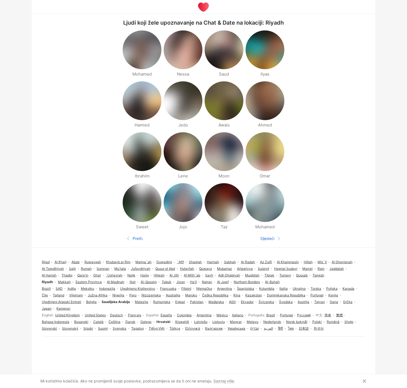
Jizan (180, 282)
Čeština (114, 322)
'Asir (132, 282)
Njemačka (204, 288)
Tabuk (166, 282)
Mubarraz (224, 269)
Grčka (347, 302)
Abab (75, 262)
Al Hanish (49, 275)
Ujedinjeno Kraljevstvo (137, 288)
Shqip (348, 322)
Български (214, 328)
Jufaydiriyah (140, 269)
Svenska (119, 328)
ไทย (291, 328)
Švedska (286, 302)
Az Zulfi (266, 262)
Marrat (307, 269)
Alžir (232, 302)
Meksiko (87, 288)
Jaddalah (336, 269)
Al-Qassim (149, 282)
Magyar (236, 322)
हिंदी (280, 328)
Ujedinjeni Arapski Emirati (61, 302)
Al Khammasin (288, 262)
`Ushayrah (114, 275)
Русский (304, 315)
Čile (45, 295)
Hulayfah (187, 269)
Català (98, 322)
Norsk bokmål (296, 322)
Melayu (252, 322)
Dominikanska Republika (286, 295)
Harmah (213, 262)
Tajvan (319, 302)
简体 (327, 315)
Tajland (58, 295)
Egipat (180, 302)
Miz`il (322, 262)
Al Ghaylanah (342, 262)
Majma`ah (143, 262)
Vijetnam (76, 295)
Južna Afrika (97, 295)
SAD (59, 288)
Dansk (130, 322)
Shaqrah (195, 262)
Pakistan (197, 302)
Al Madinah (115, 282)
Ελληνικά (192, 328)
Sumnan (103, 269)
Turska (316, 288)
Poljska (332, 288)
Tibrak (269, 275)
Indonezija (107, 288)
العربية (268, 328)
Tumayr (285, 275)
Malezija (141, 302)
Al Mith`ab (192, 275)
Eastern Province (89, 282)
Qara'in (82, 275)
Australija (173, 295)
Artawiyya (245, 269)
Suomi (103, 328)
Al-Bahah (272, 282)
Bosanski (81, 322)
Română (333, 322)
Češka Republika (215, 295)
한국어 (319, 328)
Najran (207, 282)
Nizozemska (151, 295)
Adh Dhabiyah (229, 275)
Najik (131, 275)
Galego (145, 322)
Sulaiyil (263, 269)
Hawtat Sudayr (285, 269)
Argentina (204, 315)
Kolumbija (266, 288)
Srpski (88, 328)
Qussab (302, 275)
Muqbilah (252, 275)
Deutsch (116, 315)
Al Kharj (60, 262)
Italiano (237, 315)
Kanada (348, 288)
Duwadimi (164, 262)
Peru (132, 295)
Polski (317, 322)
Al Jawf (223, 282)
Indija (72, 288)
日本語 (304, 328)
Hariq (144, 275)
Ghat (97, 275)
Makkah (64, 282)
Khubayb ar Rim (118, 262)
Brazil (46, 288)
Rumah (86, 269)
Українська (236, 328)
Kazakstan (253, 295)
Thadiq (66, 275)
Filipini (186, 288)
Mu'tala (120, 269)
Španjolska (245, 288)
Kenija (333, 295)
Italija (283, 288)
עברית (254, 328)
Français (134, 315)
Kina (236, 295)
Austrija (303, 302)
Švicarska (266, 302)
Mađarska (216, 302)
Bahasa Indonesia (55, 322)
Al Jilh (174, 275)
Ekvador (247, 302)
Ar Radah (248, 262)
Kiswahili (182, 322)
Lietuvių (218, 322)
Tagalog (137, 328)
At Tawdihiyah (53, 269)
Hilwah (159, 275)
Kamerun (63, 308)
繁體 (339, 315)
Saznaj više (223, 381)
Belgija (91, 302)
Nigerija (118, 295)
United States (95, 315)
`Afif (180, 262)
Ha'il (193, 282)
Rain (321, 269)
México (222, 315)
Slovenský (70, 328)
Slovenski (49, 328)
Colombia (184, 315)
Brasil (270, 315)
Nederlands (272, 322)
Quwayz (205, 269)
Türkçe (174, 328)
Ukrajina (299, 288)
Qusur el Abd (165, 269)
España (166, 315)
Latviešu (200, 322)
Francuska (168, 288)
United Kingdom (67, 315)
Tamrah (318, 275)
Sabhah (230, 262)
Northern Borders (247, 282)
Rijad (46, 262)
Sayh (209, 275)
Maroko (191, 295)
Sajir (72, 269)
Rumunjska (161, 302)
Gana (334, 302)
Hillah (308, 262)
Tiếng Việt (156, 328)
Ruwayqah (92, 262)
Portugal (286, 315)
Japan (46, 308)
